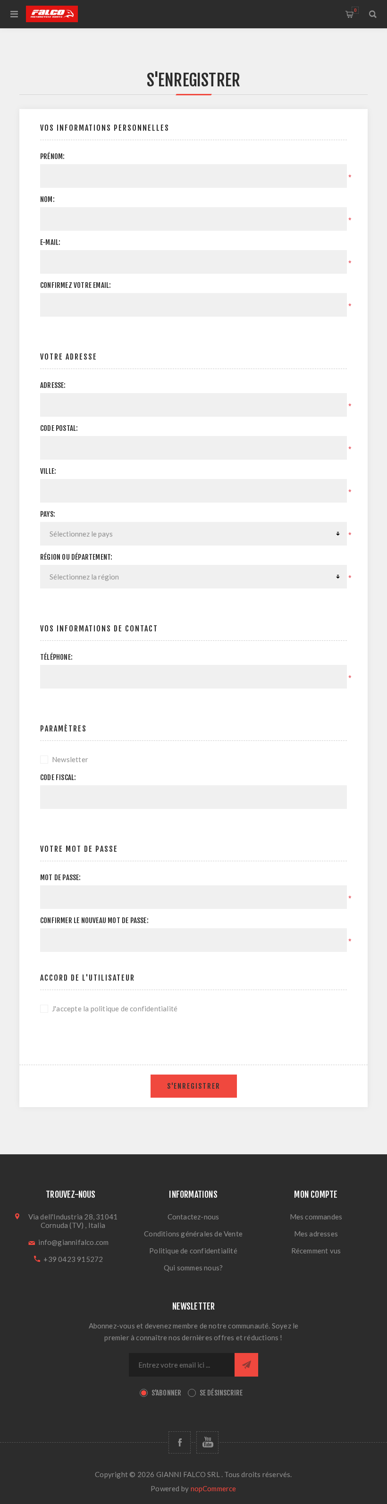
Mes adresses (316, 1233)
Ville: (48, 471)
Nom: (47, 199)
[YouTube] (207, 1442)
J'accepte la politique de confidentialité (114, 1008)
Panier (355, 10)
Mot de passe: (60, 877)
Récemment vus (316, 1250)
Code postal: (59, 428)
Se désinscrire (221, 1392)
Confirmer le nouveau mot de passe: (94, 920)
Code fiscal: (58, 777)
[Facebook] (179, 1442)
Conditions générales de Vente (193, 1233)
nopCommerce (213, 1488)
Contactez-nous (193, 1216)
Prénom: (52, 156)
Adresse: (53, 385)
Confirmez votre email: (75, 285)
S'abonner (166, 1392)
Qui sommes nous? (193, 1267)
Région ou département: (76, 557)
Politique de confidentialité (193, 1250)
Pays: (47, 514)
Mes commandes (316, 1216)
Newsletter (70, 759)
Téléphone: (56, 657)
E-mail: (50, 242)
